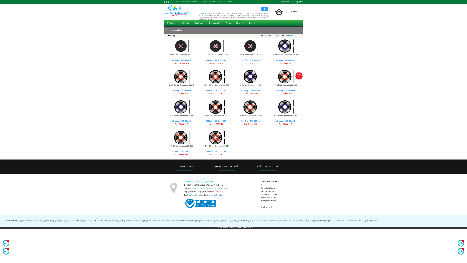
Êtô (76, 221)
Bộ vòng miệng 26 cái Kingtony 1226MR (237, 15)
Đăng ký (252, 23)
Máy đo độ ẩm (251, 221)
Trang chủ (172, 23)
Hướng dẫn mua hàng (268, 197)
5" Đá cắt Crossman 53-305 (251, 116)
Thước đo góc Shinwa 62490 (251, 17)
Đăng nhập (240, 23)
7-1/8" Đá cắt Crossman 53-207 (216, 146)
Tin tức (228, 23)
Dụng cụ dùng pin (56, 221)
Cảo (30, 221)
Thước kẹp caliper (262, 221)
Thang (312, 221)
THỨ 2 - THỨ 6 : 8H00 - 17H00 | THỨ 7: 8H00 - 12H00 (214, 2)
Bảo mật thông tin (267, 185)
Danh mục (199, 23)
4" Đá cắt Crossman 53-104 (251, 85)
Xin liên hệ (253, 63)
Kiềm (79, 221)
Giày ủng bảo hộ (342, 221)
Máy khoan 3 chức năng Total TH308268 (239, 13)
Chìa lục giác (19, 221)
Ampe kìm (174, 221)
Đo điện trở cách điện (185, 221)
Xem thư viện (289, 36)
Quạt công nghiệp (303, 221)
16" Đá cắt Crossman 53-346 (251, 55)
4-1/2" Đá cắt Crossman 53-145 (285, 55)
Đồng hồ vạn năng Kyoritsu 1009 (213, 17)
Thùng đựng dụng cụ (373, 221)
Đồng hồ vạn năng (198, 221)
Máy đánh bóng (127, 221)
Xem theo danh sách (272, 36)
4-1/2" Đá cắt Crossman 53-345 (216, 85)
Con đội (350, 221)
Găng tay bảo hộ (330, 221)
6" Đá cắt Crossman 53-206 (181, 146)
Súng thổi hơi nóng (164, 221)
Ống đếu (84, 221)
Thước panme (273, 221)
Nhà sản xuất (214, 23)
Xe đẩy (363, 221)
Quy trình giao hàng (267, 191)
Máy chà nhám (111, 221)
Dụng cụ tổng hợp (68, 221)
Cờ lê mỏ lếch (37, 221)
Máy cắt (103, 221)
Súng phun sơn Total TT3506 (216, 15)
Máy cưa (119, 221)
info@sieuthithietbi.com (196, 195)
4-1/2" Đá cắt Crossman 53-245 (181, 85)
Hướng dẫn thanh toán (269, 201)
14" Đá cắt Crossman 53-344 (216, 55)
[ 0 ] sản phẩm (291, 12)
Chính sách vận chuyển (269, 188)
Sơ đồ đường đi (266, 207)
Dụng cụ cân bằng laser (227, 221)
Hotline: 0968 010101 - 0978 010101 (183, 2)
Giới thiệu (185, 23)
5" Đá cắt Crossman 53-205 (216, 116)
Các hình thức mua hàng (269, 204)
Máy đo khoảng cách (212, 221)
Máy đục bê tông (138, 221)
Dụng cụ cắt (46, 221)
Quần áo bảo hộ (319, 221)
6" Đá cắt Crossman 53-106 (285, 116)
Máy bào (97, 221)
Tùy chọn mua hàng (174, 30)
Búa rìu (26, 221)
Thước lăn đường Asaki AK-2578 (233, 17)
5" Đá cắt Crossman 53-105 (181, 116)
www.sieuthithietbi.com (216, 195)
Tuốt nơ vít (90, 221)
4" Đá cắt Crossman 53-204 (285, 85)
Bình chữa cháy (283, 221)
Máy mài (154, 221)
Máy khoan (148, 221)
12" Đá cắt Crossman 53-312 (181, 55)
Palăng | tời (357, 221)
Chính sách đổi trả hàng (269, 194)
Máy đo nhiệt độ (240, 221)
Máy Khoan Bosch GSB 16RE (216, 13)
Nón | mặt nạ (293, 221)
